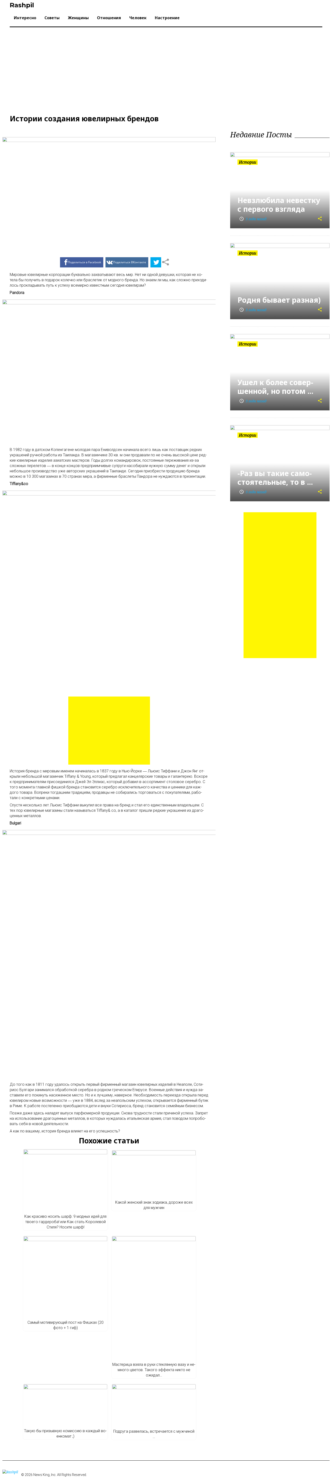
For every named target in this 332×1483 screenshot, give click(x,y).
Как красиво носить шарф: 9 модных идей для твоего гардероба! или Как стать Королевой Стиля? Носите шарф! (65, 1221)
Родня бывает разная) (279, 300)
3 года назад (252, 219)
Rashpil (22, 5)
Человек (138, 17)
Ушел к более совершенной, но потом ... (275, 386)
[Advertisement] (166, 70)
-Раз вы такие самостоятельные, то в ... (275, 477)
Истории (247, 162)
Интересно (25, 17)
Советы (52, 17)
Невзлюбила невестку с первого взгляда (278, 204)
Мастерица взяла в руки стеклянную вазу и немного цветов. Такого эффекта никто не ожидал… (153, 1369)
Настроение (167, 17)
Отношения (109, 17)
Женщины (78, 17)
